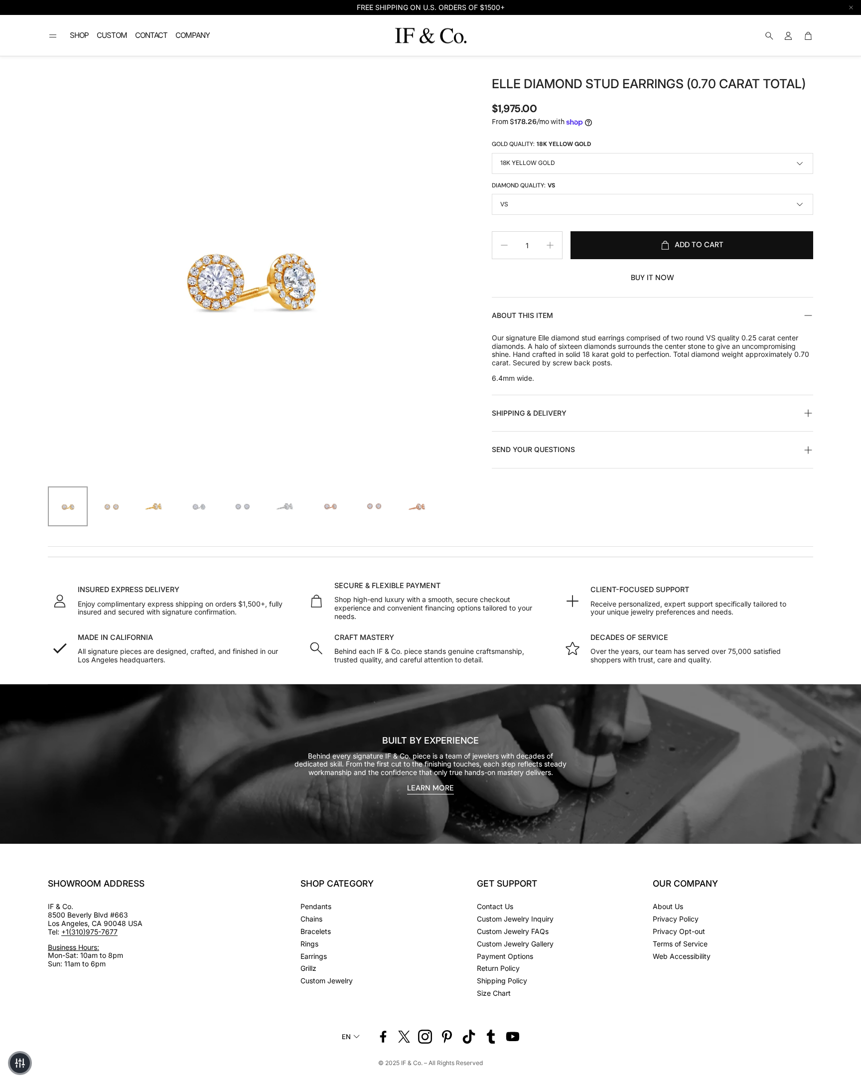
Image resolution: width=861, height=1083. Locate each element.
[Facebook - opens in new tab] (383, 1037)
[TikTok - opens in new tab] (469, 1037)
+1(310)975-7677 (89, 932)
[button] (53, 36)
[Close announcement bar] (851, 7)
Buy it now (652, 278)
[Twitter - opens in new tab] (404, 1037)
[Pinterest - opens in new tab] (447, 1037)
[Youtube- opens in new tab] (513, 1037)
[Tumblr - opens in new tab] (491, 1037)
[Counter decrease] (504, 245)
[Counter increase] (550, 245)
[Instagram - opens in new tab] (425, 1037)
